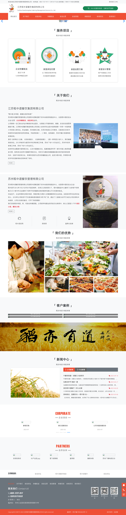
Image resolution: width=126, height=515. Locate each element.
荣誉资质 (88, 16)
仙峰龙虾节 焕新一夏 (70, 382)
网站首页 (14, 16)
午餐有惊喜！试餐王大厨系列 (73, 376)
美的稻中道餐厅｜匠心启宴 (72, 388)
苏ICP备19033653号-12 (80, 512)
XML (116, 2)
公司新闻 (70, 370)
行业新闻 (81, 370)
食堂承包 (38, 16)
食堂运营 (63, 16)
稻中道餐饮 (84, 474)
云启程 (116, 512)
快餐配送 (51, 16)
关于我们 (26, 16)
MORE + (11, 163)
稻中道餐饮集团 (60, 474)
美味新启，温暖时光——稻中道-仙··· (75, 394)
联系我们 (112, 2)
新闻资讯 (100, 16)
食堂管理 (75, 16)
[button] (59, 20)
